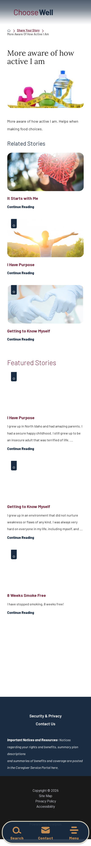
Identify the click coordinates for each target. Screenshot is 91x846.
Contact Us (45, 723)
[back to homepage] (9, 30)
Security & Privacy (45, 715)
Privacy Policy (45, 801)
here (54, 767)
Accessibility (45, 807)
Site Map (45, 796)
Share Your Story (28, 30)
